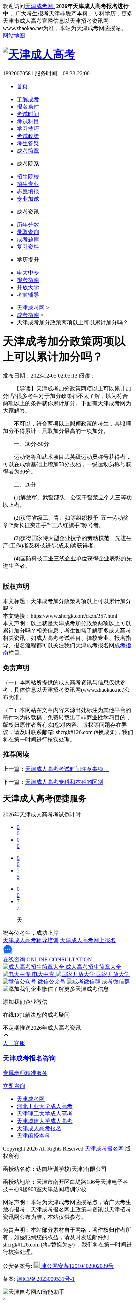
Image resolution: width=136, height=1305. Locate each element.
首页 (22, 86)
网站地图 (14, 36)
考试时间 (28, 114)
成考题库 (28, 239)
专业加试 (28, 199)
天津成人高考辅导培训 (31, 940)
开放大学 (28, 287)
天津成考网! (40, 6)
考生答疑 (28, 143)
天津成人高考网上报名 (88, 940)
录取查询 (28, 232)
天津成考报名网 (104, 1149)
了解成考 (28, 99)
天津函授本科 (33, 1136)
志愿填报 (28, 191)
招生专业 (28, 184)
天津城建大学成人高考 (45, 1121)
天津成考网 (31, 308)
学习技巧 (28, 129)
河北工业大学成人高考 (45, 1106)
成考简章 (28, 151)
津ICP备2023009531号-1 (46, 1279)
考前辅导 (28, 295)
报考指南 (28, 280)
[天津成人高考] (39, 54)
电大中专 (28, 273)
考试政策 (28, 136)
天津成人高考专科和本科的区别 (64, 782)
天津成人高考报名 (39, 1128)
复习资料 (28, 247)
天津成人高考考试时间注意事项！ (67, 769)
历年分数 (28, 225)
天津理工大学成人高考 (45, 1114)
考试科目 (28, 121)
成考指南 (28, 315)
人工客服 (14, 1043)
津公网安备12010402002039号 (77, 1266)
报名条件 (28, 107)
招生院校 (28, 177)
